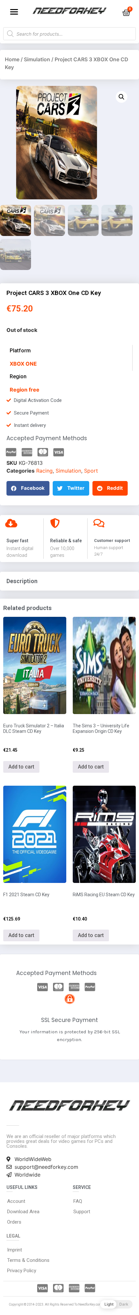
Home (12, 59)
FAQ (77, 1201)
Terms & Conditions (28, 1260)
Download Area (23, 1212)
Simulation (37, 59)
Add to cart (21, 767)
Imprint (14, 1250)
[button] (14, 11)
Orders (14, 1222)
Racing (44, 470)
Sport (91, 470)
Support (81, 1212)
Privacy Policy (21, 1271)
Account (16, 1201)
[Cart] (126, 13)
